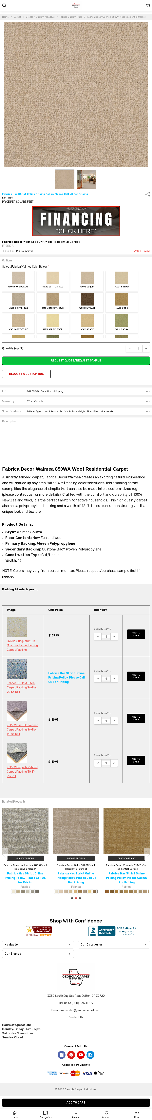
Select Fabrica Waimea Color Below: (25, 266)
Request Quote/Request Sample (76, 360)
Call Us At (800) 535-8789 (76, 1003)
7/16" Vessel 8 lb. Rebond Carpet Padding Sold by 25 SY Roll (22, 730)
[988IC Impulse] (37, 892)
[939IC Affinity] (28, 892)
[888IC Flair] (23, 892)
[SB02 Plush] (61, 892)
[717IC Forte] (13, 892)
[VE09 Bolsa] (145, 892)
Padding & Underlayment (20, 589)
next (148, 854)
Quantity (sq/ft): (13, 348)
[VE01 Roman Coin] (107, 892)
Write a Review (142, 251)
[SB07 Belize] (85, 892)
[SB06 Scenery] (80, 892)
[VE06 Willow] (131, 892)
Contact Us (76, 1017)
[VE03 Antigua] (116, 892)
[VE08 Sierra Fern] (140, 892)
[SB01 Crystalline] (56, 892)
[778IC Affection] (18, 892)
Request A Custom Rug (26, 374)
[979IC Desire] (32, 892)
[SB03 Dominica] (66, 892)
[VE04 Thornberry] (121, 892)
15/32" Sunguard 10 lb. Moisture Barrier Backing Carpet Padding (22, 645)
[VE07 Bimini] (135, 892)
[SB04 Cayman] (70, 892)
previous (4, 854)
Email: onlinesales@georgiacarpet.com (76, 1010)
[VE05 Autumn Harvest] (126, 892)
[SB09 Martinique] (94, 892)
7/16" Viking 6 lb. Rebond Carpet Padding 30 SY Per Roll (22, 772)
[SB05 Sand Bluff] (75, 892)
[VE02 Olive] (112, 892)
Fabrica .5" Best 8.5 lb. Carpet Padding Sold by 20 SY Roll (22, 687)
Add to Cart (136, 634)
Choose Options (25, 858)
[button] (76, 221)
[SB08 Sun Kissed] (89, 892)
